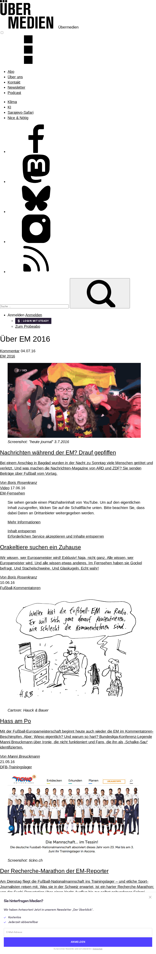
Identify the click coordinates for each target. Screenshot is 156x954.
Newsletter (16, 87)
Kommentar (10, 351)
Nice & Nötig (18, 118)
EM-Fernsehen (12, 493)
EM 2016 (7, 356)
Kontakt (14, 82)
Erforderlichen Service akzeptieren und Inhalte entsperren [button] (56, 536)
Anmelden (33, 315)
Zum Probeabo (27, 326)
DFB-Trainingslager (16, 767)
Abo (11, 72)
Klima (12, 102)
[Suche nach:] (35, 306)
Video (5, 488)
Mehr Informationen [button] (24, 522)
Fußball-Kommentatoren (20, 588)
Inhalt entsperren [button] (22, 531)
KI (9, 107)
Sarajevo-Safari (20, 112)
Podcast (14, 93)
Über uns (15, 77)
